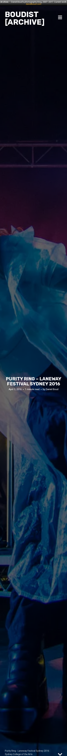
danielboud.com (33, 4)
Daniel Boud (52, 389)
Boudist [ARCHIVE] (25, 18)
